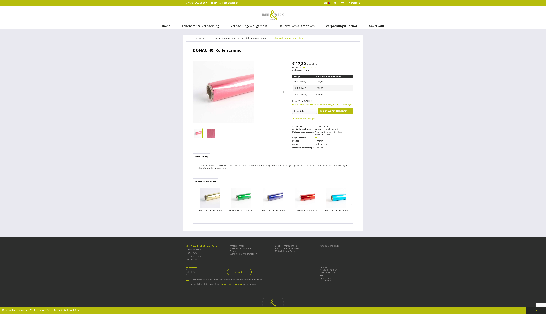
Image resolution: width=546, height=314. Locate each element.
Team (233, 251)
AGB (322, 275)
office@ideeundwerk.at (225, 2)
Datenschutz (326, 280)
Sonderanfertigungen (286, 245)
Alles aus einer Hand (241, 248)
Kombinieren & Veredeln (287, 248)
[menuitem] (342, 3)
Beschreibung (201, 156)
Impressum (325, 278)
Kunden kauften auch (205, 181)
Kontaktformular (328, 269)
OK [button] (536, 310)
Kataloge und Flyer (329, 245)
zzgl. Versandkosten (309, 67)
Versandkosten (327, 272)
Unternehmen (237, 245)
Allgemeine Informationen (243, 253)
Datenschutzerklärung (231, 284)
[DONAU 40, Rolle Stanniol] (210, 198)
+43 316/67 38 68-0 (197, 2)
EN (327, 2)
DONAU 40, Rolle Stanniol (210, 210)
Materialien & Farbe (285, 251)
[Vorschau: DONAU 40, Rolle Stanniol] (198, 133)
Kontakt (324, 267)
